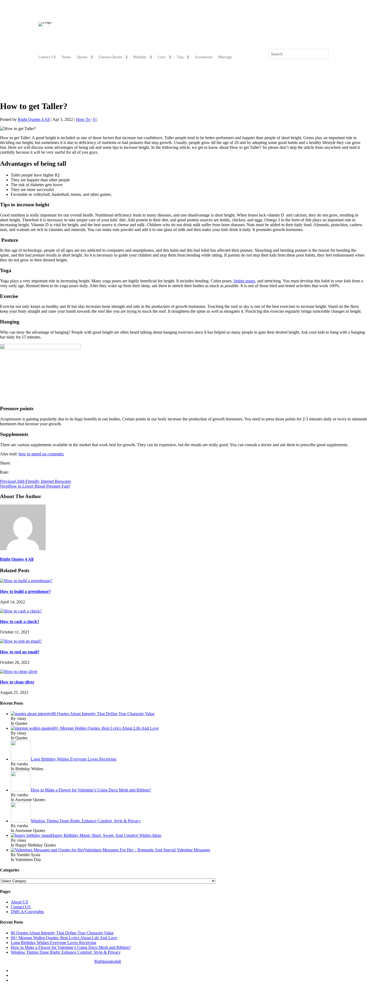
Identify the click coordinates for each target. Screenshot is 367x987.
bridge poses (244, 281)
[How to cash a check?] (21, 611)
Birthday (139, 57)
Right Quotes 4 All (34, 119)
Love (161, 57)
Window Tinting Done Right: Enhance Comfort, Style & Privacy (66, 952)
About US (19, 902)
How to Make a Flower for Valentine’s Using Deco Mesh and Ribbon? (71, 947)
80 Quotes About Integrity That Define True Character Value (62, 933)
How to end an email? (19, 652)
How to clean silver (17, 682)
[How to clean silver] (18, 671)
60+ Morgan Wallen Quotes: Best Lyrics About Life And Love (64, 937)
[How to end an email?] (21, 641)
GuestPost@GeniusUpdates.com (174, 961)
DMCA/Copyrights (27, 911)
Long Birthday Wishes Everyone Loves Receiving (53, 942)
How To (83, 119)
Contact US (47, 57)
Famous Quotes (110, 57)
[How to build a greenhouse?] (26, 580)
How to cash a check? (19, 621)
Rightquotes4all (107, 961)
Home (66, 57)
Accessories (203, 57)
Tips (180, 57)
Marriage (225, 57)
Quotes (82, 57)
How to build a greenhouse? (25, 591)
